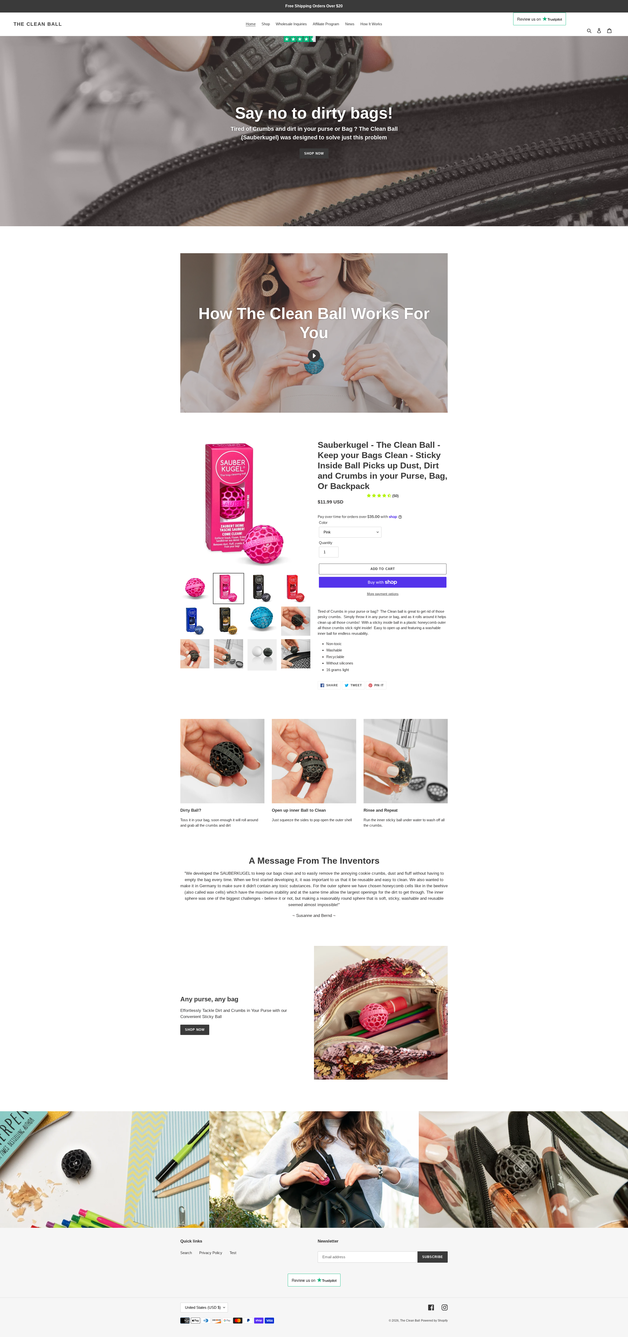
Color (323, 522)
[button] (383, 496)
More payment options (383, 594)
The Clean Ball (37, 24)
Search (186, 1253)
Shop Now (195, 1030)
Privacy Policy (210, 1253)
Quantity (325, 543)
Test (233, 1253)
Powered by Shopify (434, 1320)
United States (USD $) (203, 1307)
